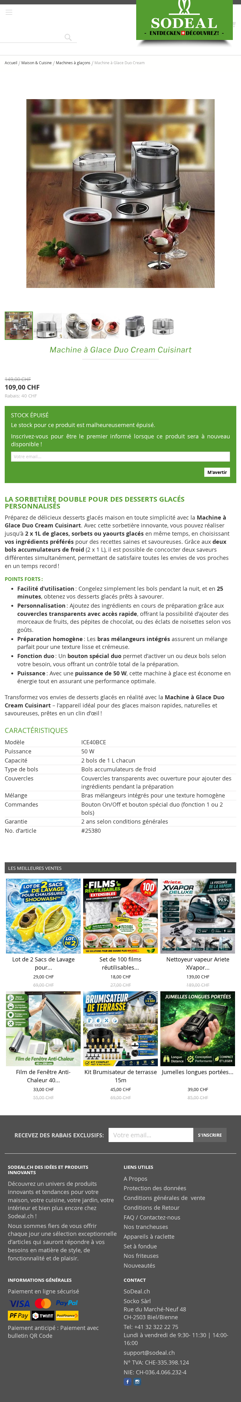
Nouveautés (139, 1265)
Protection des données (155, 1188)
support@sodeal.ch (149, 1352)
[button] (48, 326)
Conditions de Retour (151, 1207)
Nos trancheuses (146, 1226)
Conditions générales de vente (164, 1198)
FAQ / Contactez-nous (152, 1217)
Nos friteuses (141, 1255)
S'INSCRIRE (210, 1135)
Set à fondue (140, 1246)
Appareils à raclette (149, 1236)
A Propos (135, 1178)
